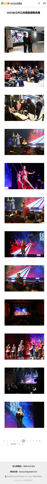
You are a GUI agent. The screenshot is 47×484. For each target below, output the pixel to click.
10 (39, 441)
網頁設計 (30, 480)
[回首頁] (11, 3)
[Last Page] (7, 444)
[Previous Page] (7, 440)
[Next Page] (4, 444)
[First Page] (4, 440)
